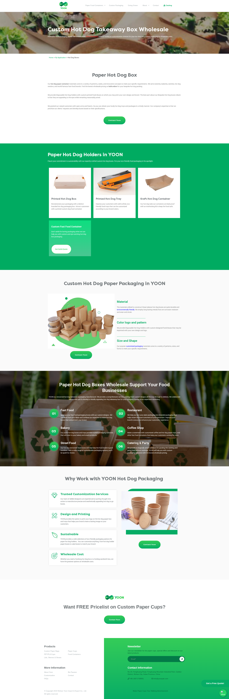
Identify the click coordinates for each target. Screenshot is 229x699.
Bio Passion (72, 672)
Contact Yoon (114, 620)
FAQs (46, 679)
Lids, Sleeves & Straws (52, 657)
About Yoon (48, 672)
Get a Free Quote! (215, 683)
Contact (71, 675)
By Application (60, 57)
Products (49, 646)
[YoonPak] (63, 5)
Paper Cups (72, 651)
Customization (49, 675)
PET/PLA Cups (49, 654)
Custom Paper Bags (51, 651)
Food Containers (74, 654)
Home (51, 57)
